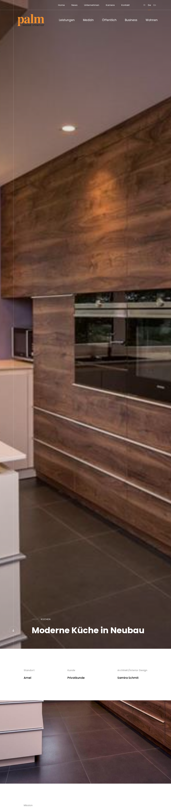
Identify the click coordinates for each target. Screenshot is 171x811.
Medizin (88, 20)
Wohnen (152, 20)
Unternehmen (91, 5)
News (74, 5)
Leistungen (67, 20)
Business (131, 20)
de (149, 5)
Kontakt (125, 5)
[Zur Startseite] (31, 20)
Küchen (46, 619)
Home (61, 5)
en (154, 5)
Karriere (110, 5)
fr (144, 5)
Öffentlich (109, 20)
